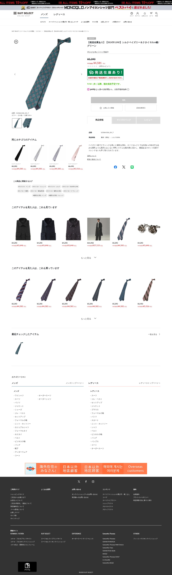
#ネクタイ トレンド (39, 186)
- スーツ (17, 399)
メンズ (44, 14)
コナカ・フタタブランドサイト (21, 538)
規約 (134, 489)
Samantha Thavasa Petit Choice (113, 544)
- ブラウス (94, 410)
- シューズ (18, 410)
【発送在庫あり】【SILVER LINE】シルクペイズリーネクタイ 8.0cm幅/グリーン (66, 31)
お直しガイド (15, 512)
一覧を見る (153, 334)
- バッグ (17, 445)
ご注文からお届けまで (18, 497)
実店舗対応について (17, 506)
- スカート (94, 420)
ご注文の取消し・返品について (21, 503)
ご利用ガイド (15, 489)
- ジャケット (19, 406)
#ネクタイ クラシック (71, 191)
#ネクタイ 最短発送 (37, 191)
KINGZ (105, 554)
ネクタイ (38, 31)
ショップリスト (108, 503)
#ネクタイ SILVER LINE (70, 186)
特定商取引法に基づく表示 (142, 500)
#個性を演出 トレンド (56, 195)
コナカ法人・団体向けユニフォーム (22, 544)
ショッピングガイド (17, 494)
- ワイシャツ (19, 395)
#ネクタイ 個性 (23, 191)
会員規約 (136, 494)
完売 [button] (123, 100)
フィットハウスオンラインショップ (145, 538)
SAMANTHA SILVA (109, 551)
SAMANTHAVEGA (109, 541)
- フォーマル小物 (20, 420)
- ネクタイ (18, 434)
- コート (17, 455)
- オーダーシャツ (44, 399)
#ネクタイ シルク (54, 186)
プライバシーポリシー (140, 497)
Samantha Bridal (108, 563)
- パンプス (94, 441)
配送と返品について (94, 159)
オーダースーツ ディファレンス (82, 538)
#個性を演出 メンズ (39, 195)
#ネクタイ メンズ (24, 186)
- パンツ (17, 403)
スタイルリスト (108, 506)
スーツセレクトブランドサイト (51, 538)
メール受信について (17, 509)
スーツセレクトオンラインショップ (53, 541)
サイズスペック (124, 120)
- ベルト (17, 438)
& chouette (106, 560)
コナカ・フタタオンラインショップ (22, 541)
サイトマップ (15, 518)
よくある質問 (45, 489)
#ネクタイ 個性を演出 (53, 191)
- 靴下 (16, 448)
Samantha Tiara (108, 548)
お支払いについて (16, 500)
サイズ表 (13, 515)
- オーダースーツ (44, 395)
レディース (59, 14)
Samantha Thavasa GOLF (111, 557)
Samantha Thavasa (109, 538)
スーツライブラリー (109, 500)
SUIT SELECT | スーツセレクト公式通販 (23, 31)
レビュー (148, 120)
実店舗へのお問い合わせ (80, 497)
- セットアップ (19, 417)
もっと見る (86, 258)
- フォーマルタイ (20, 431)
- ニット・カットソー (22, 424)
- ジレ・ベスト (19, 413)
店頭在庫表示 (140, 108)
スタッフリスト (108, 509)
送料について (91, 156)
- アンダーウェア (20, 452)
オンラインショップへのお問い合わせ (85, 494)
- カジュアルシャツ (21, 427)
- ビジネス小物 (19, 441)
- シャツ (93, 427)
